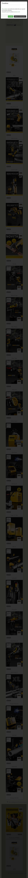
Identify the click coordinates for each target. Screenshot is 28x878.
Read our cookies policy (20, 16)
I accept (10, 16)
